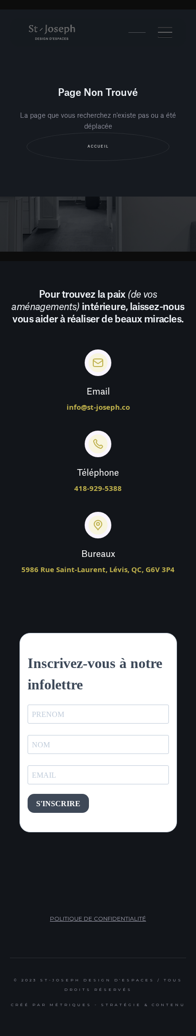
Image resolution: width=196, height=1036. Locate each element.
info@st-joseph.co (98, 407)
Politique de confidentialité (98, 918)
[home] (51, 32)
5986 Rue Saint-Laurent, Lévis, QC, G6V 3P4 (98, 569)
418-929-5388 (98, 488)
